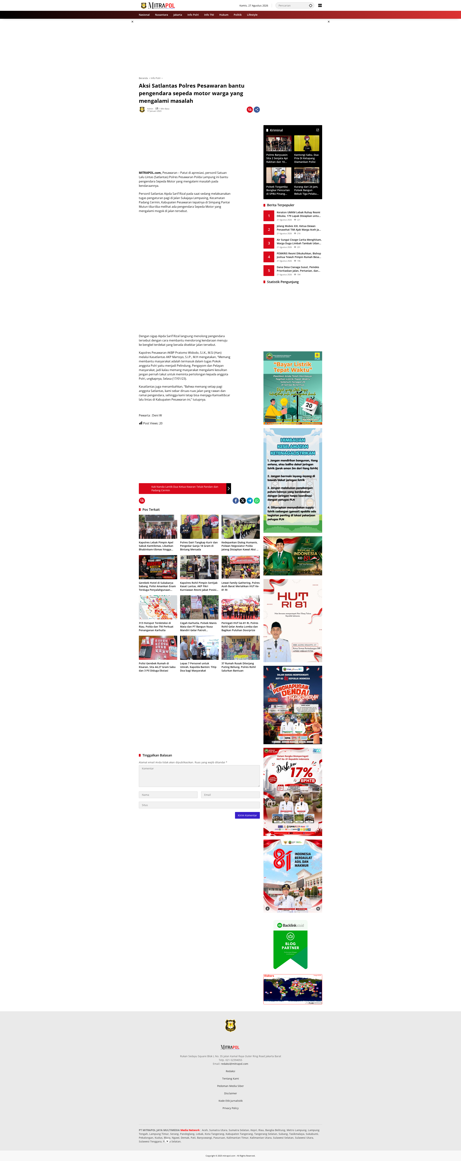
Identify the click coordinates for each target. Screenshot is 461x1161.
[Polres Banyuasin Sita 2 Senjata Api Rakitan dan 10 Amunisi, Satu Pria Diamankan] (278, 143)
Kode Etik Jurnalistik (231, 1100)
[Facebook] (236, 501)
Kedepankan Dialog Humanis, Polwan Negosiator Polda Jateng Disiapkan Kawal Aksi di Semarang (240, 546)
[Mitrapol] (158, 5)
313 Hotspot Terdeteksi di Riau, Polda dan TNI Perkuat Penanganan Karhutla (156, 626)
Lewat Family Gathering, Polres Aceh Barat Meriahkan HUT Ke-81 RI (240, 586)
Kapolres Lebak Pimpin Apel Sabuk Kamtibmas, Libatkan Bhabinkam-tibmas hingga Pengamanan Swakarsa (156, 546)
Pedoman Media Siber (230, 1086)
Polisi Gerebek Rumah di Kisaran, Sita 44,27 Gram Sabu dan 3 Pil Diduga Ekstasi (157, 667)
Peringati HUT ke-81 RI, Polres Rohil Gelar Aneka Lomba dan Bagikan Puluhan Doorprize (239, 626)
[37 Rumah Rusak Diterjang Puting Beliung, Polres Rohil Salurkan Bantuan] (240, 648)
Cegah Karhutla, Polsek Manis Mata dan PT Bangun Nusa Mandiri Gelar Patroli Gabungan (198, 626)
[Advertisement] (120, 73)
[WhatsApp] (257, 501)
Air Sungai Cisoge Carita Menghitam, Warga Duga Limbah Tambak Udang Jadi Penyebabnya (299, 241)
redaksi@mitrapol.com (234, 1063)
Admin (150, 109)
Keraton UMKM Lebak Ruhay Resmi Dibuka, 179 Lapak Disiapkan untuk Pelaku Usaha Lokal (298, 214)
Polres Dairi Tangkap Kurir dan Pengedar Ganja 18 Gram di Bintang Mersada (199, 546)
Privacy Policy (231, 1108)
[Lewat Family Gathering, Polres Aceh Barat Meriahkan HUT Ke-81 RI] (240, 567)
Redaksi (230, 1071)
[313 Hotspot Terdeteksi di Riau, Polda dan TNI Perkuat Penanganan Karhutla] (158, 607)
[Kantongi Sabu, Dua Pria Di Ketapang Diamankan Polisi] (306, 143)
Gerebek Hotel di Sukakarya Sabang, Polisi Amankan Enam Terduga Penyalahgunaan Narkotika (157, 586)
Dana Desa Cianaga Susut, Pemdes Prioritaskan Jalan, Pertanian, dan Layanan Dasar (298, 268)
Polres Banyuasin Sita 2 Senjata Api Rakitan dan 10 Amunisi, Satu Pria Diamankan (277, 158)
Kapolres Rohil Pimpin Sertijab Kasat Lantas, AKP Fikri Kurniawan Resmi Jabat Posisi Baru (199, 586)
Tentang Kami (230, 1078)
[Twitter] (243, 501)
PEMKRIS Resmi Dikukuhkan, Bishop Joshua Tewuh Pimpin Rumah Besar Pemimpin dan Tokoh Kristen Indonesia (299, 255)
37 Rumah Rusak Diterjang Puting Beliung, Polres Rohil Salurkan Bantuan (238, 667)
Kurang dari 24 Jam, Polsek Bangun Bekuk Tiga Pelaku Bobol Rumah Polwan (306, 190)
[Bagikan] (257, 110)
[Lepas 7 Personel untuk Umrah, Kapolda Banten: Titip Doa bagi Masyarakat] (199, 648)
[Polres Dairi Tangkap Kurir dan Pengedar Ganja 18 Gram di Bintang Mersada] (199, 527)
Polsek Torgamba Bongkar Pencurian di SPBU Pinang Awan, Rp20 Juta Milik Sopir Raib (278, 190)
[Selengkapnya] (317, 130)
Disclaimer (230, 1093)
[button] (310, 5)
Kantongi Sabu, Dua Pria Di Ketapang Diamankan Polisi (306, 158)
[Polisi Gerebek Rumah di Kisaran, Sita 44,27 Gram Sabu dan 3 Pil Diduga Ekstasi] (158, 648)
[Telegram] (250, 501)
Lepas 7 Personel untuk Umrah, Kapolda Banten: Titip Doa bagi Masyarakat (198, 667)
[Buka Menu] (320, 5)
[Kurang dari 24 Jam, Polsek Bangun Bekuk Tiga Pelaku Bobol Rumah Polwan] (306, 175)
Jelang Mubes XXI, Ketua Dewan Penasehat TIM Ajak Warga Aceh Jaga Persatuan (299, 227)
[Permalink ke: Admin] (143, 109)
